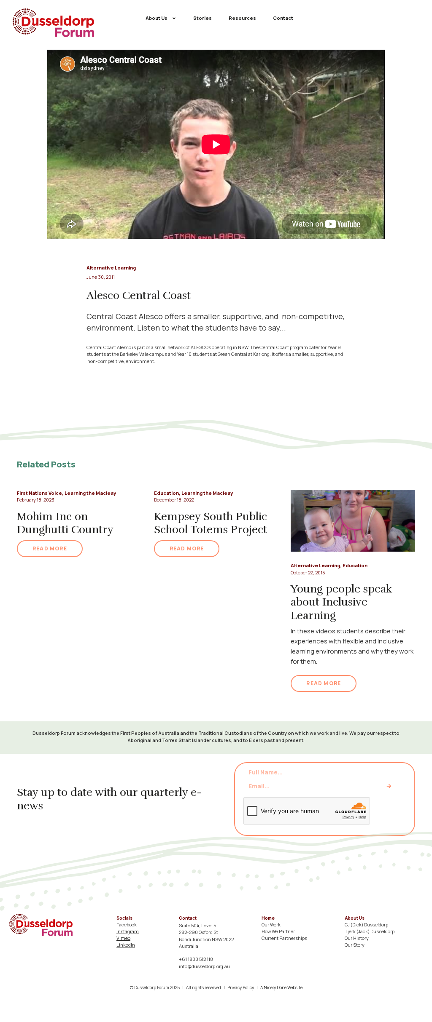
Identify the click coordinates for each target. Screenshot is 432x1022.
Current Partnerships (284, 938)
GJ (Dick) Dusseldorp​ (366, 924)
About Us (156, 18)
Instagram (127, 931)
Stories (202, 18)
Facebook (126, 924)
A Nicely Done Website (281, 987)
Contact (283, 18)
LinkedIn (125, 945)
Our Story (354, 945)
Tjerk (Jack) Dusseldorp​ (369, 931)
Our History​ (357, 938)
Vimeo (123, 938)
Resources (242, 18)
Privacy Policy (240, 987)
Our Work (271, 924)
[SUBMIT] (389, 786)
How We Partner (278, 931)
